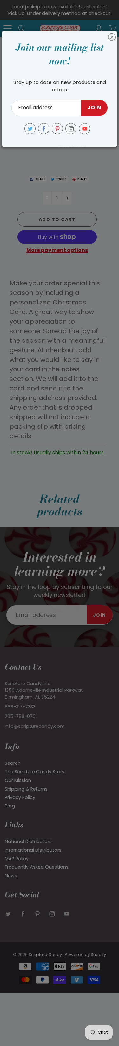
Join (94, 107)
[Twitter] (30, 128)
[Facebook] (43, 128)
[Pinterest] (57, 128)
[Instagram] (70, 128)
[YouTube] (84, 128)
